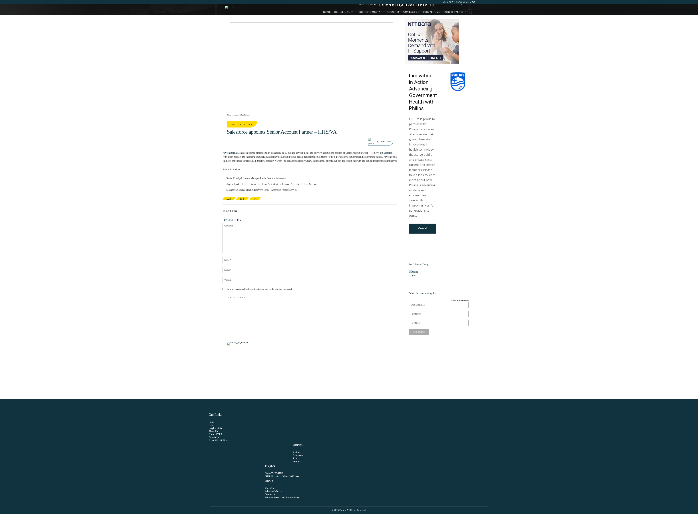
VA (255, 199)
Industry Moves (241, 124)
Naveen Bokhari (230, 152)
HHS (242, 199)
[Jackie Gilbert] (372, 141)
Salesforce (387, 152)
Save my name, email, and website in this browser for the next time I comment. (259, 289)
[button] (470, 12)
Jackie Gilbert (385, 142)
